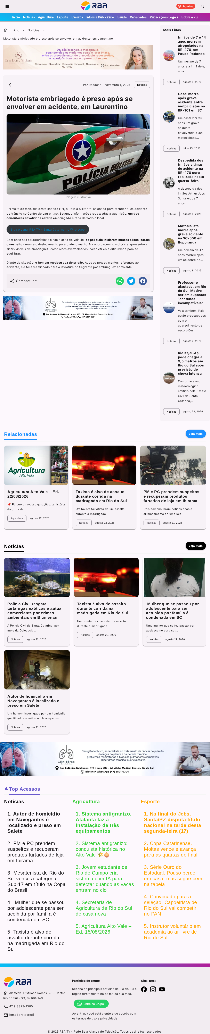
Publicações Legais (164, 17)
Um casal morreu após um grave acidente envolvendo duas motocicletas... (190, 127)
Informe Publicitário (100, 17)
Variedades (138, 17)
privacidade (109, 1018)
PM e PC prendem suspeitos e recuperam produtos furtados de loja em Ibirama (172, 496)
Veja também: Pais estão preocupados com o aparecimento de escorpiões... (192, 320)
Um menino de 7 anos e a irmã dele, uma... (191, 66)
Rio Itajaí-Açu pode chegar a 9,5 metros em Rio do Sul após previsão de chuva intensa (191, 363)
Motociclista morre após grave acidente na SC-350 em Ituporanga (190, 234)
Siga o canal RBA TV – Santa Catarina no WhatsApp (48, 229)
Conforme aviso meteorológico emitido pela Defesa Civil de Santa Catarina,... (192, 391)
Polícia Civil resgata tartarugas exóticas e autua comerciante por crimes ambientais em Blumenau (34, 611)
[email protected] (21, 1014)
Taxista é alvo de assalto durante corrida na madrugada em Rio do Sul (101, 496)
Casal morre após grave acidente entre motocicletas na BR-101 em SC (191, 102)
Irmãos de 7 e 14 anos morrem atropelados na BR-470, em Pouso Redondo (192, 45)
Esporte (62, 17)
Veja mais (196, 433)
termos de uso (86, 1018)
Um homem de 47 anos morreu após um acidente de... (191, 255)
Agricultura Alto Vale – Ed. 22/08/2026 (33, 494)
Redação (95, 84)
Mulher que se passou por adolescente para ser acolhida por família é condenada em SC (172, 611)
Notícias (29, 17)
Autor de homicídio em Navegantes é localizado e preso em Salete (33, 701)
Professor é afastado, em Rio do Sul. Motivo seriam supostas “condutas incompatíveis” (192, 292)
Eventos (77, 17)
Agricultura (46, 17)
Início (16, 17)
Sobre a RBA (190, 17)
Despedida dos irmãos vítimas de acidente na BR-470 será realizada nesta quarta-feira (191, 170)
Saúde (122, 17)
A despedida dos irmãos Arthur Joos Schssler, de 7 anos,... (191, 196)
